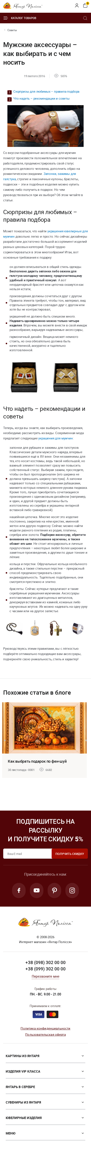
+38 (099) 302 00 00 (45, 969)
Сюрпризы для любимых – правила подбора (46, 91)
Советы (12, 30)
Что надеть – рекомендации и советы (41, 98)
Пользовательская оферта (45, 1034)
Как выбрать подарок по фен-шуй (37, 761)
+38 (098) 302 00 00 (45, 962)
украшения (55, 231)
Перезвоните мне (45, 976)
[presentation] (4, 740)
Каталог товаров (23, 18)
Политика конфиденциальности (45, 1028)
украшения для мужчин (55, 438)
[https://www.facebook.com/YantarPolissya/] (19, 890)
